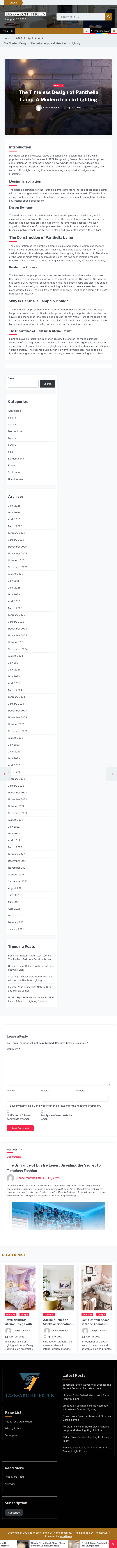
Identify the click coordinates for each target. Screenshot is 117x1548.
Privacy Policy (13, 1428)
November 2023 (17, 717)
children (12, 417)
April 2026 (14, 519)
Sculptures (14, 472)
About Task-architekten (18, 1421)
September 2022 (18, 813)
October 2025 (16, 560)
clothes (12, 424)
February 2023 (16, 778)
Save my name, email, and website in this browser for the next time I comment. (55, 1105)
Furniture (58, 85)
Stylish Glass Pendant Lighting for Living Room (55, 1544)
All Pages (10, 1483)
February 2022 (16, 854)
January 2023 (16, 785)
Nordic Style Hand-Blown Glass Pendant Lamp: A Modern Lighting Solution (31, 999)
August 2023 (15, 737)
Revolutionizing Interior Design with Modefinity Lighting (18, 1324)
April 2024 (14, 683)
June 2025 (14, 587)
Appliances (14, 410)
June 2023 (14, 751)
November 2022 (17, 799)
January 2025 (16, 621)
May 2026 (14, 512)
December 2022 (17, 792)
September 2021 (17, 881)
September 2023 (18, 731)
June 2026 (14, 505)
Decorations (15, 431)
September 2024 (18, 649)
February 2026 (16, 532)
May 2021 (13, 901)
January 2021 (16, 929)
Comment (13, 1048)
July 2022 (14, 826)
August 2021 (15, 888)
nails (10, 451)
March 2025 (15, 608)
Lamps (12, 444)
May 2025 (14, 594)
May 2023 (14, 758)
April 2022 (14, 840)
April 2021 (14, 908)
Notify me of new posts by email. (56, 1117)
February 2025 (16, 614)
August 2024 (15, 655)
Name (11, 1090)
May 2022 (14, 833)
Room (11, 465)
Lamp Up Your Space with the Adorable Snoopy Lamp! (95, 1324)
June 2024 (14, 669)
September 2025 (18, 567)
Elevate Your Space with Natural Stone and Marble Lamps (30, 988)
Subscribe (14, 1512)
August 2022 (15, 819)
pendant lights (16, 458)
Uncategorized (16, 479)
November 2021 (17, 867)
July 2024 (14, 662)
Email (45, 1090)
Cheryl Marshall (51, 108)
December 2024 (17, 628)
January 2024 (16, 703)
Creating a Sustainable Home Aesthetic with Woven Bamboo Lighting (30, 978)
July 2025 (14, 580)
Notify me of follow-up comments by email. (20, 1117)
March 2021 (15, 915)
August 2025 (15, 573)
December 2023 (17, 710)
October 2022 (16, 806)
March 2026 (15, 526)
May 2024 (14, 676)
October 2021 (16, 874)
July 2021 (13, 894)
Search (12, 378)
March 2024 (15, 690)
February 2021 (16, 922)
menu (6, 30)
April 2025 (14, 601)
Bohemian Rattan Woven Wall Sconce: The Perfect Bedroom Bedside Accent (30, 957)
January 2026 (16, 539)
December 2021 (17, 860)
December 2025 (17, 546)
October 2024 (16, 642)
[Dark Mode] (86, 31)
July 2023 (14, 744)
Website (80, 1090)
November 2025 (17, 553)
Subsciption (11, 1435)
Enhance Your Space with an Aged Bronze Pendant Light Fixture (86, 1449)
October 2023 (16, 724)
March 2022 (15, 847)
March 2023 (15, 772)
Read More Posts (14, 1476)
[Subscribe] (114, 31)
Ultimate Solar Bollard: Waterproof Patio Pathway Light (31, 968)
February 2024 (16, 696)
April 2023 (14, 765)
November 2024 (17, 635)
